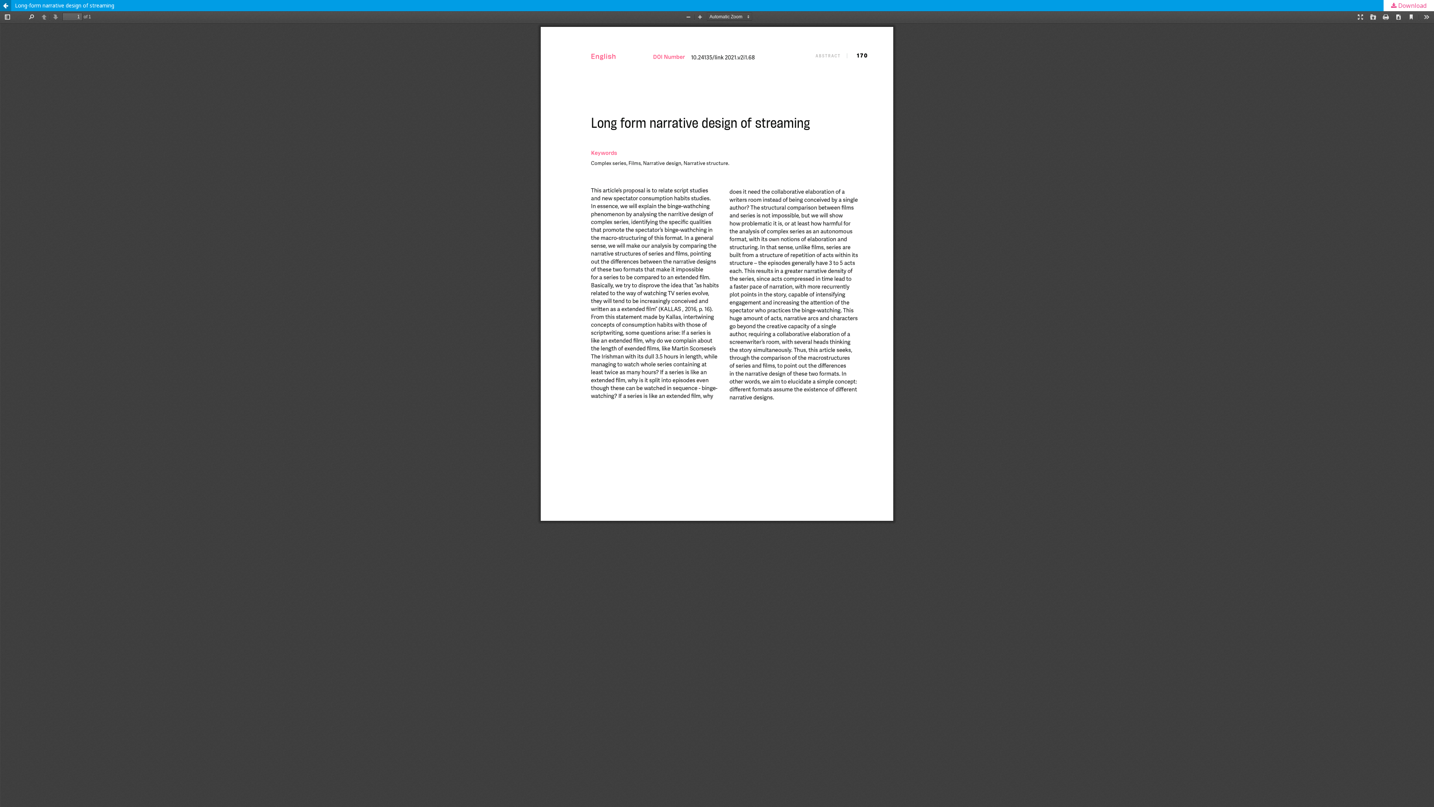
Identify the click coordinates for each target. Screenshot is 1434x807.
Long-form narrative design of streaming (64, 5)
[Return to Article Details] (5, 5)
